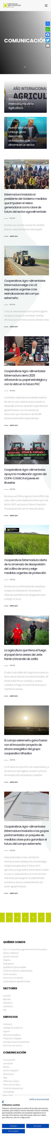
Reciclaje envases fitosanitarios (16, 1042)
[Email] (47, 45)
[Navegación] (40, 6)
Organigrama (8, 963)
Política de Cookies (11, 1081)
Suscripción (8, 1063)
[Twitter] (47, 40)
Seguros (6, 1031)
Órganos (6, 960)
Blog (5, 1077)
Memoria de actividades (13, 977)
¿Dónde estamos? (10, 956)
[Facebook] (47, 34)
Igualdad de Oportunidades (14, 967)
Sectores (7, 995)
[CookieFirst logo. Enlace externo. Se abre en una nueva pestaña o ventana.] (3, 1102)
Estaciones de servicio (12, 1045)
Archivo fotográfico (11, 1070)
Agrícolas (7, 999)
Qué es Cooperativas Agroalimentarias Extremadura (25, 949)
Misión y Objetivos (11, 953)
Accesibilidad (8, 1091)
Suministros (8, 1006)
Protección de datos (11, 1084)
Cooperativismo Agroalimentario (16, 981)
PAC (5, 1010)
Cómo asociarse (10, 974)
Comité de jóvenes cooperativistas (17, 970)
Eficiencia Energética (12, 1035)
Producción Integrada (12, 1038)
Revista (6, 1067)
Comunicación (9, 1060)
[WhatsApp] (47, 29)
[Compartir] (47, 23)
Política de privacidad (39, 1099)
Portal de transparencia (13, 1088)
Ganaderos (7, 1002)
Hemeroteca (8, 1074)
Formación (7, 1024)
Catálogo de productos (12, 1027)
